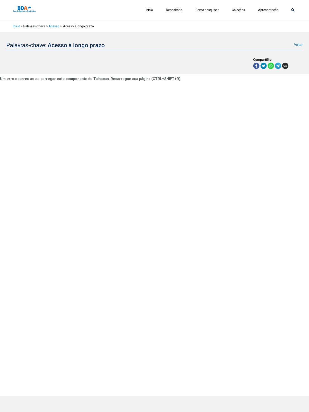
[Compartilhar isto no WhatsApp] (271, 65)
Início (149, 10)
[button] (293, 10)
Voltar (298, 45)
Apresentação (268, 10)
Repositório (174, 10)
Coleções (238, 10)
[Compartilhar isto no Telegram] (278, 65)
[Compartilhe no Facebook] (256, 65)
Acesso (54, 26)
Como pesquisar (207, 10)
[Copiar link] (285, 66)
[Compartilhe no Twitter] (264, 65)
